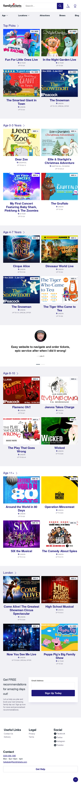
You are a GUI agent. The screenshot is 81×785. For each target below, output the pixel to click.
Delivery (7, 737)
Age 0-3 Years (12, 125)
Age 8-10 (9, 373)
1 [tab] (38, 364)
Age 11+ (8, 473)
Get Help (40, 769)
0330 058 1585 (9, 755)
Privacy (32, 734)
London (8, 572)
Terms (31, 737)
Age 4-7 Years (12, 232)
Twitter (60, 737)
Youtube (60, 745)
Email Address (37, 681)
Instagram (61, 741)
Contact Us (8, 734)
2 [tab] (43, 364)
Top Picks (9, 25)
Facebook (61, 733)
